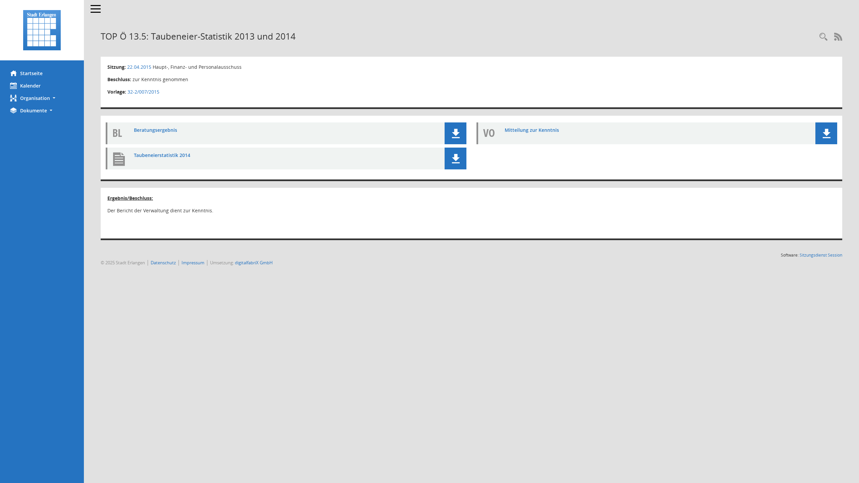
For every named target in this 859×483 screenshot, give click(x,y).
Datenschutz (163, 263)
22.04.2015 (139, 67)
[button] (42, 98)
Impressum (193, 263)
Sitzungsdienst (821, 255)
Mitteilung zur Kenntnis (532, 130)
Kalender (30, 86)
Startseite (31, 73)
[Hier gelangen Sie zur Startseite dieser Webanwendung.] (42, 30)
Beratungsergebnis (155, 130)
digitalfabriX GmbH (254, 263)
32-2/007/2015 (143, 92)
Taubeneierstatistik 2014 (162, 155)
